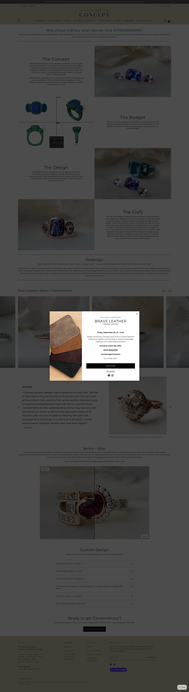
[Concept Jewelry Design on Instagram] (112, 375)
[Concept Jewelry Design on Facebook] (109, 375)
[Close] (136, 314)
